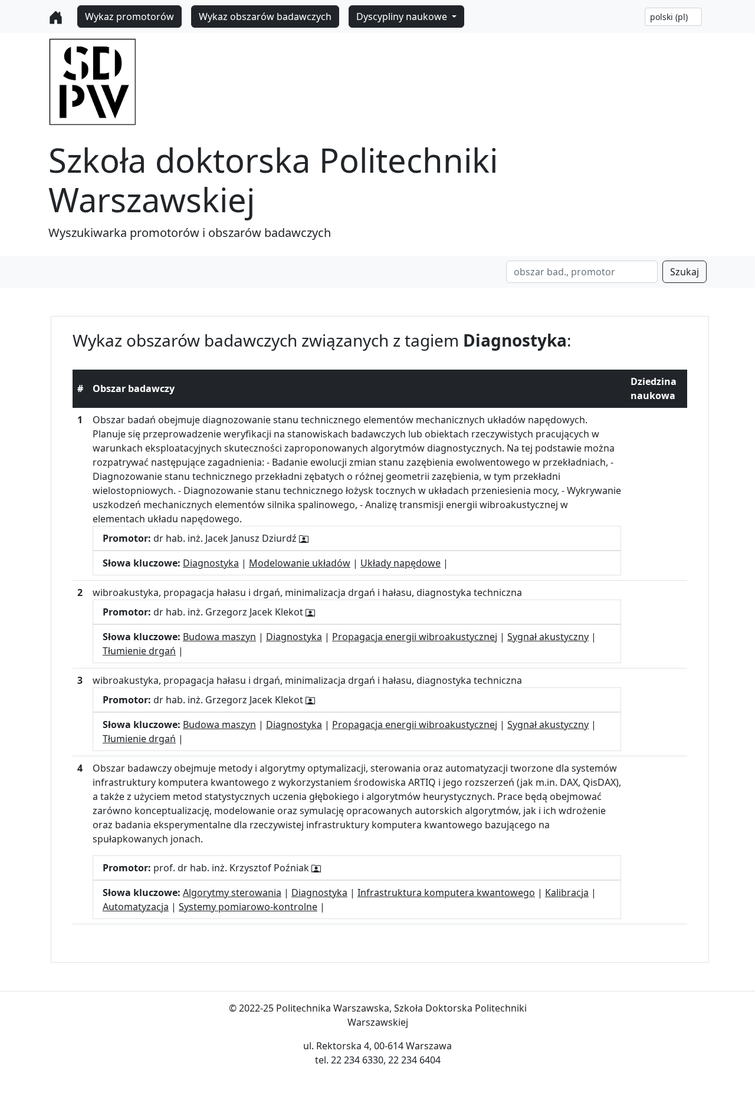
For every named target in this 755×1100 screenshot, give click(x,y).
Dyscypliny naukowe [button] (402, 16)
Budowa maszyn (219, 636)
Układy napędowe (400, 562)
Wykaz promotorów (129, 16)
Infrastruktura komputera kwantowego (446, 892)
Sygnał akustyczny (548, 636)
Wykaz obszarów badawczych (265, 16)
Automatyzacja (136, 906)
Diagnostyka (211, 562)
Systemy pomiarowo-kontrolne (248, 906)
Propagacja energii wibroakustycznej (414, 636)
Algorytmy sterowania (232, 892)
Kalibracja (567, 892)
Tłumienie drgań (139, 650)
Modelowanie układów (299, 562)
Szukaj (684, 271)
